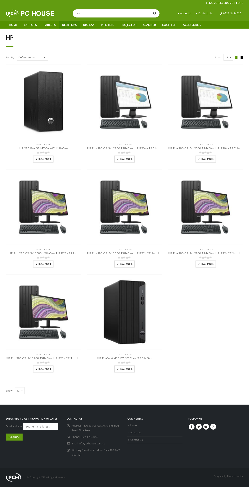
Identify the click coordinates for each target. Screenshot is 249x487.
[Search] (154, 13)
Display (89, 25)
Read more (45, 159)
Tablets (49, 25)
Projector (129, 25)
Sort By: (10, 57)
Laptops (30, 25)
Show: (218, 57)
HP (49, 144)
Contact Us (205, 13)
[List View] (241, 57)
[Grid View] (237, 57)
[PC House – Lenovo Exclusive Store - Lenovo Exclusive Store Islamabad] (30, 13)
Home (13, 25)
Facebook (192, 427)
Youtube (206, 427)
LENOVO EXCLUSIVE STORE (224, 3)
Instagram (213, 427)
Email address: (14, 426)
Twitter (199, 427)
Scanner (149, 25)
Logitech (169, 25)
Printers (107, 25)
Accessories (192, 25)
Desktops (69, 25)
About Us (186, 13)
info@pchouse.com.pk (92, 443)
